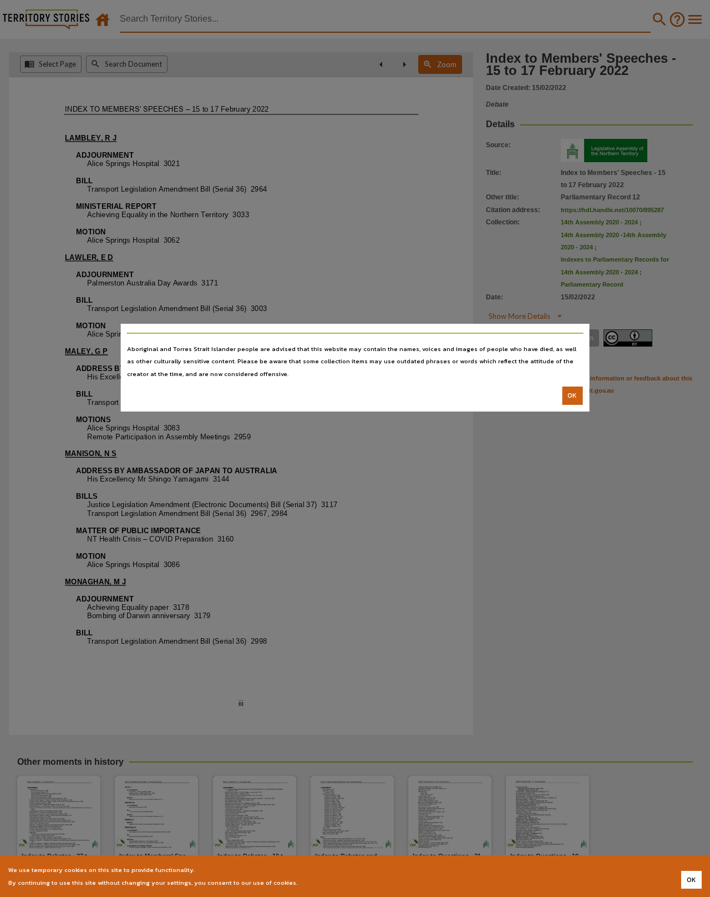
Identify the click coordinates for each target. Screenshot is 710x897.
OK (572, 395)
